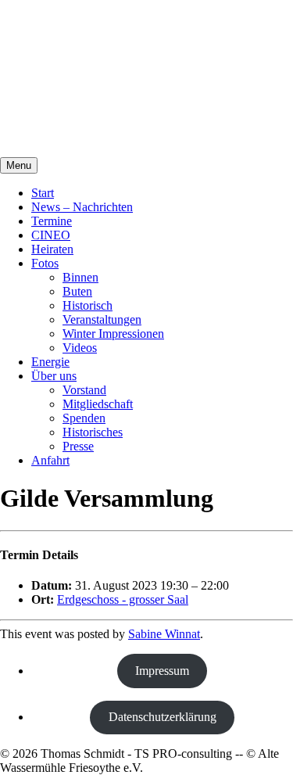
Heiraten (52, 249)
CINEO (50, 235)
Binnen (80, 277)
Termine (51, 221)
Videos (80, 347)
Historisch (88, 305)
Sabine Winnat (164, 633)
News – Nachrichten (82, 206)
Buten (77, 291)
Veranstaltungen (102, 319)
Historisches (93, 432)
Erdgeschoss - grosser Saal (122, 599)
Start (42, 192)
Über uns (54, 375)
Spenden (84, 418)
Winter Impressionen (113, 333)
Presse (78, 446)
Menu (18, 165)
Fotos (45, 263)
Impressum (162, 670)
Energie (50, 361)
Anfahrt (50, 460)
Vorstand (84, 389)
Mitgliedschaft (98, 404)
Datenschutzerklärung (162, 716)
